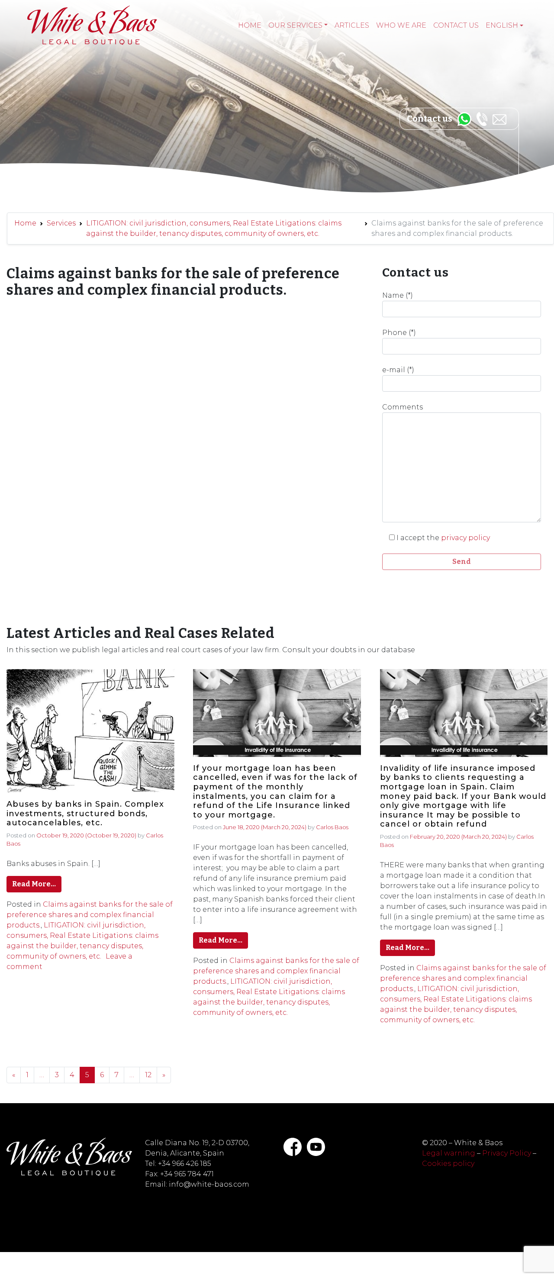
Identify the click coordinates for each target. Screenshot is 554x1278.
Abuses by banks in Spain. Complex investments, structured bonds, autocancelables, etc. (85, 813)
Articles (352, 25)
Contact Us (456, 25)
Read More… (34, 884)
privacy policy (465, 538)
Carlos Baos (332, 827)
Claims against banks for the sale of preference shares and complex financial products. (89, 914)
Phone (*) (399, 332)
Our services (295, 25)
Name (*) (397, 295)
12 (148, 1075)
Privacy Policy (506, 1153)
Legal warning (448, 1153)
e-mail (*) (398, 370)
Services (61, 223)
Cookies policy (448, 1163)
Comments (402, 407)
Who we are (401, 25)
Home (249, 25)
